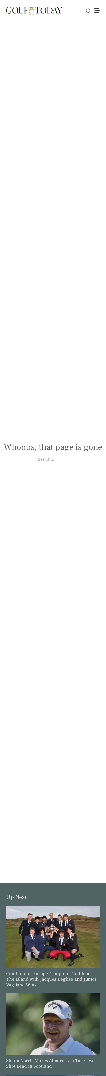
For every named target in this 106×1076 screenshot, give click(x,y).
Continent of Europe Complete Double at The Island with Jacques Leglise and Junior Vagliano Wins (51, 979)
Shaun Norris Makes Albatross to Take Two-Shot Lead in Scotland (51, 1063)
